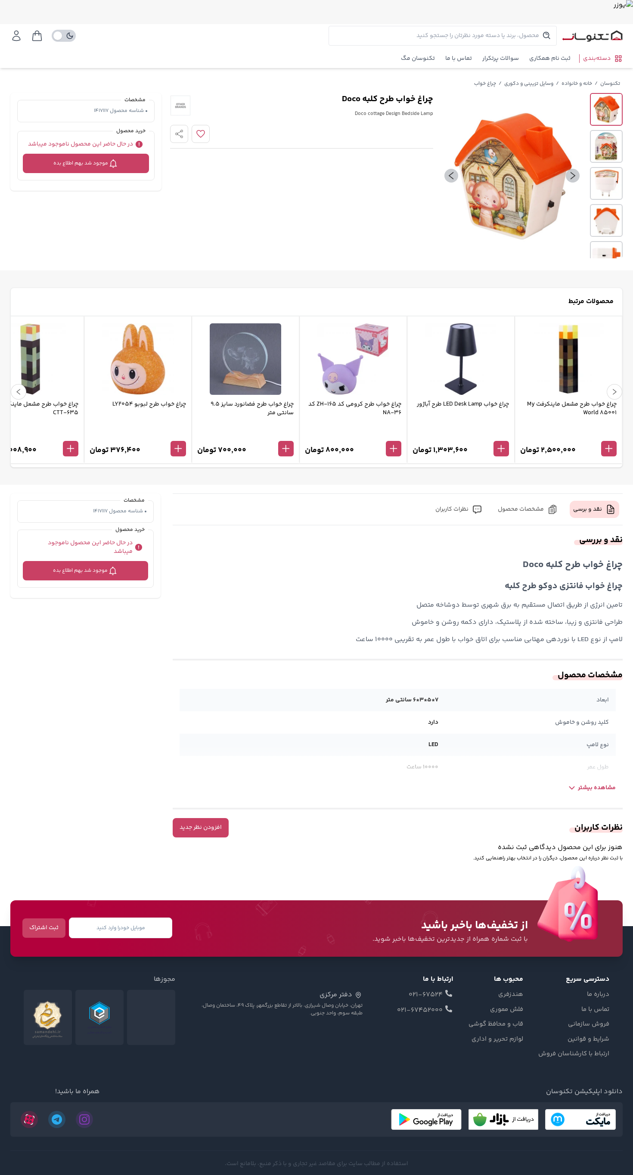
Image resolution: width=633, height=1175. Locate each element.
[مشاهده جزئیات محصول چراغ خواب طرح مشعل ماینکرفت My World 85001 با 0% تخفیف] (568, 434)
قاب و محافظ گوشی (496, 1024)
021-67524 (426, 995)
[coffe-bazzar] (503, 1119)
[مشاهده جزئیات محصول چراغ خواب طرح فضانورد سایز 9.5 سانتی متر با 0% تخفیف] (245, 434)
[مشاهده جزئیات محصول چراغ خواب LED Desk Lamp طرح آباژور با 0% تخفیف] (461, 434)
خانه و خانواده (577, 84)
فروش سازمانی (588, 1024)
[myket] (580, 1119)
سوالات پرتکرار (500, 58)
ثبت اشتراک (44, 928)
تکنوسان (610, 84)
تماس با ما (458, 58)
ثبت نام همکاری (550, 58)
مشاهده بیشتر (597, 788)
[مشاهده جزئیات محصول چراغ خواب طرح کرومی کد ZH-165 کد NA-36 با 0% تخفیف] (353, 434)
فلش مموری (506, 1009)
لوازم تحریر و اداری (497, 1039)
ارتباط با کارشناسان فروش (573, 1054)
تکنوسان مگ (418, 58)
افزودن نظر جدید (201, 827)
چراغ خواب (485, 84)
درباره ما (598, 994)
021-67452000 (420, 1010)
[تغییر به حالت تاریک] (64, 36)
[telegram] (56, 1119)
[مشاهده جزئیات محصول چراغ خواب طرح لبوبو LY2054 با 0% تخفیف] (138, 434)
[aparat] (29, 1119)
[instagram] (84, 1119)
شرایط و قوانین (588, 1039)
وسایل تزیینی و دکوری (528, 84)
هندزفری (510, 994)
